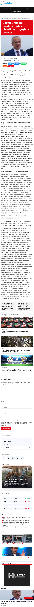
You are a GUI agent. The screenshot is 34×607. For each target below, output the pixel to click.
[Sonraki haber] (29, 469)
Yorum (3, 387)
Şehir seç (6, 444)
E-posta (4, 408)
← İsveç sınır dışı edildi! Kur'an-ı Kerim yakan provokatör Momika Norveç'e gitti (8, 306)
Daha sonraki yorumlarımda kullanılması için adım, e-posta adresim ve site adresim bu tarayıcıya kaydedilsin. (17, 423)
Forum (28, 8)
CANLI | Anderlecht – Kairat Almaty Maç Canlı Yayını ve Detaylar (16, 524)
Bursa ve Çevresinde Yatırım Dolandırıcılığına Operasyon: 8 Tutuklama (17, 518)
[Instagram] (13, 458)
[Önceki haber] (26, 469)
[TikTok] (22, 458)
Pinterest (11, 66)
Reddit (5, 66)
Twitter (10, 63)
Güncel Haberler (8, 8)
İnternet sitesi (5, 414)
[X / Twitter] (8, 458)
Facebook (16, 63)
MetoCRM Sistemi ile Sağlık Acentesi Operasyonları (16, 526)
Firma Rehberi (19, 8)
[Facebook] (4, 458)
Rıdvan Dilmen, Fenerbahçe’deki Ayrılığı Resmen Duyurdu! (17, 520)
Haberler (3, 16)
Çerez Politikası (17, 11)
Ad (2, 401)
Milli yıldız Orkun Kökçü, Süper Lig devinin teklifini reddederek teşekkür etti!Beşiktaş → (24, 306)
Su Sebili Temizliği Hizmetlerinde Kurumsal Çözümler (16, 522)
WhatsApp (23, 63)
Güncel (8, 16)
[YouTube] (17, 458)
